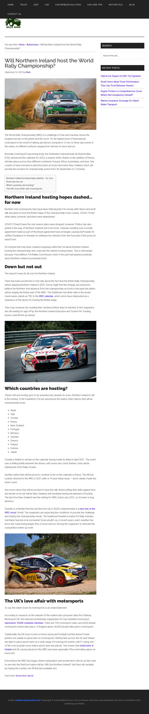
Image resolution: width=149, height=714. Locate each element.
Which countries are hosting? (20, 185)
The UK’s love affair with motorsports (24, 189)
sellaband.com (66, 700)
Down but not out (14, 182)
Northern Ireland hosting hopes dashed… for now (29, 178)
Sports (30, 676)
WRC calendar (46, 296)
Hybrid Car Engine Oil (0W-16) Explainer (121, 76)
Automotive (21, 676)
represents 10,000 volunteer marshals (24, 623)
